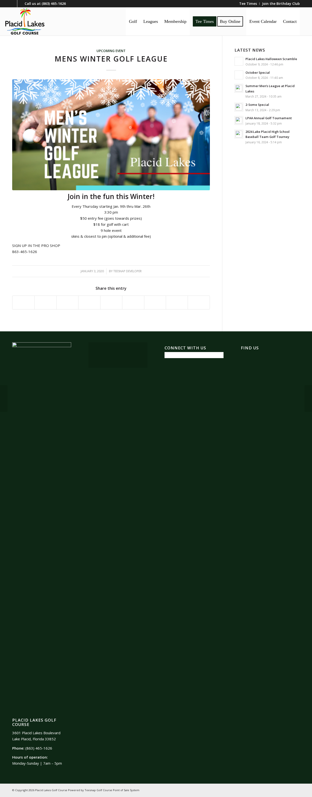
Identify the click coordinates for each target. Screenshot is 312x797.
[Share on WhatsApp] (67, 302)
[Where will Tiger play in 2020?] (4, 398)
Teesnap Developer (127, 271)
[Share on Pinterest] (89, 302)
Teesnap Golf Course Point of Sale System (112, 790)
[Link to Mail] (21, 3)
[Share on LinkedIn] (111, 302)
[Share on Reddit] (177, 302)
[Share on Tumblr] (133, 302)
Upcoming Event (111, 51)
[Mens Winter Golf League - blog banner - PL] (111, 134)
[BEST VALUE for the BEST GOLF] (308, 398)
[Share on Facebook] (23, 302)
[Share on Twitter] (45, 302)
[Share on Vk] (155, 302)
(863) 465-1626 (54, 3)
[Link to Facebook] (13, 3)
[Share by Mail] (199, 302)
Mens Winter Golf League (111, 59)
